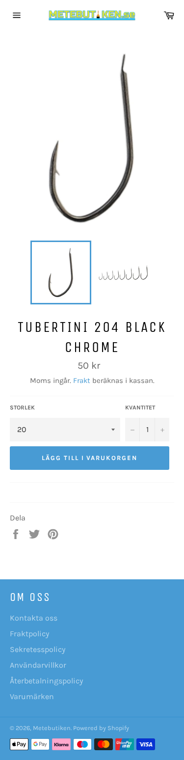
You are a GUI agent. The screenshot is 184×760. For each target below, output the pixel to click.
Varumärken (32, 696)
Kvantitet (140, 407)
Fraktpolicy (29, 633)
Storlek (22, 407)
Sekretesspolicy (37, 649)
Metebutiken (52, 728)
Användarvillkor (38, 665)
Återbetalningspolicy (46, 680)
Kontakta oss (33, 618)
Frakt (81, 380)
